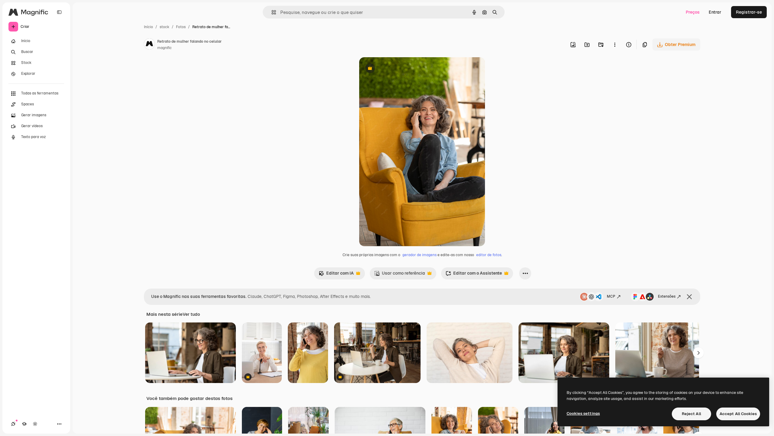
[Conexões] (13, 424)
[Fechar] (689, 296)
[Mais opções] (615, 44)
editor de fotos (488, 255)
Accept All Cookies (738, 413)
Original (397, 69)
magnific (164, 47)
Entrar (715, 12)
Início (148, 27)
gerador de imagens (419, 255)
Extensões (666, 296)
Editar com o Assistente (474, 274)
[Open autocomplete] (271, 12)
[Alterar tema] (35, 424)
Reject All (691, 413)
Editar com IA (336, 274)
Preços (693, 12)
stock (164, 27)
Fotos (181, 27)
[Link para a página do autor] (149, 44)
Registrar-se (749, 12)
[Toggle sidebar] (59, 12)
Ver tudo (191, 314)
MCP (611, 296)
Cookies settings (583, 413)
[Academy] (24, 424)
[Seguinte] (698, 352)
